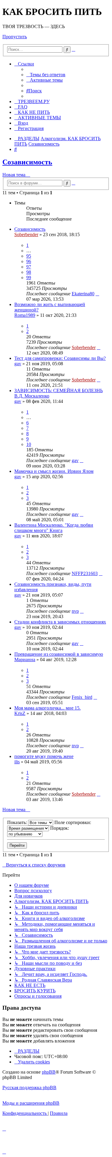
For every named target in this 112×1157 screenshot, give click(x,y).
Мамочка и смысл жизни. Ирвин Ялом (53, 471)
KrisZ (19, 713)
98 (28, 272)
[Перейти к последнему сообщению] (97, 293)
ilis (17, 761)
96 (28, 261)
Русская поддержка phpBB (29, 1087)
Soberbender (26, 234)
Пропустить (14, 36)
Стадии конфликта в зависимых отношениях (60, 621)
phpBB (49, 1072)
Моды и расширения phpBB (30, 1103)
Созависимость (27, 162)
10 (28, 444)
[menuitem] (45, 74)
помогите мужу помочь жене (43, 756)
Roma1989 (24, 315)
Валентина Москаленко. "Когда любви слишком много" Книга (53, 527)
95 (28, 256)
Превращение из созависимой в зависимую (58, 654)
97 (28, 266)
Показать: (17, 822)
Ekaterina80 (83, 293)
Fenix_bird (82, 697)
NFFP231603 (85, 573)
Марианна (24, 659)
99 (28, 277)
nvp (75, 611)
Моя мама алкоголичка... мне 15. (47, 707)
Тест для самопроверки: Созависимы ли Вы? (60, 358)
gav (17, 363)
